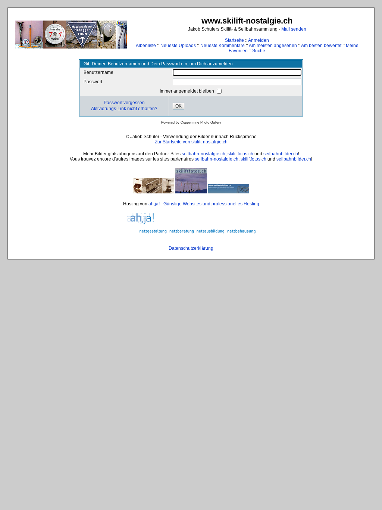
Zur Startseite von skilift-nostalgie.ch (191, 141)
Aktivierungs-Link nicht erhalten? (124, 108)
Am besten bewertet (321, 45)
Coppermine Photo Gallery (201, 122)
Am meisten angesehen (273, 45)
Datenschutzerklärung (191, 248)
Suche (258, 50)
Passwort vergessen (124, 102)
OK (178, 106)
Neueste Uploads (178, 45)
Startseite (234, 40)
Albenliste (146, 45)
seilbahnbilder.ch (280, 153)
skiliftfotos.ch (240, 153)
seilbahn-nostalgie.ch (203, 153)
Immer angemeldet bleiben (187, 91)
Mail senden (293, 29)
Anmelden (258, 40)
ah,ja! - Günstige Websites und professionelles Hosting (203, 203)
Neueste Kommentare (222, 45)
